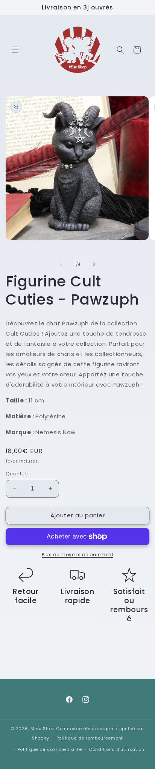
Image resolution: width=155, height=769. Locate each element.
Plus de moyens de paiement (77, 554)
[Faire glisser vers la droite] (94, 264)
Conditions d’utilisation (116, 749)
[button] (15, 50)
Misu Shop (42, 729)
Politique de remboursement (89, 738)
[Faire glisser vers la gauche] (61, 264)
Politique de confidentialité (50, 749)
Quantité (17, 473)
